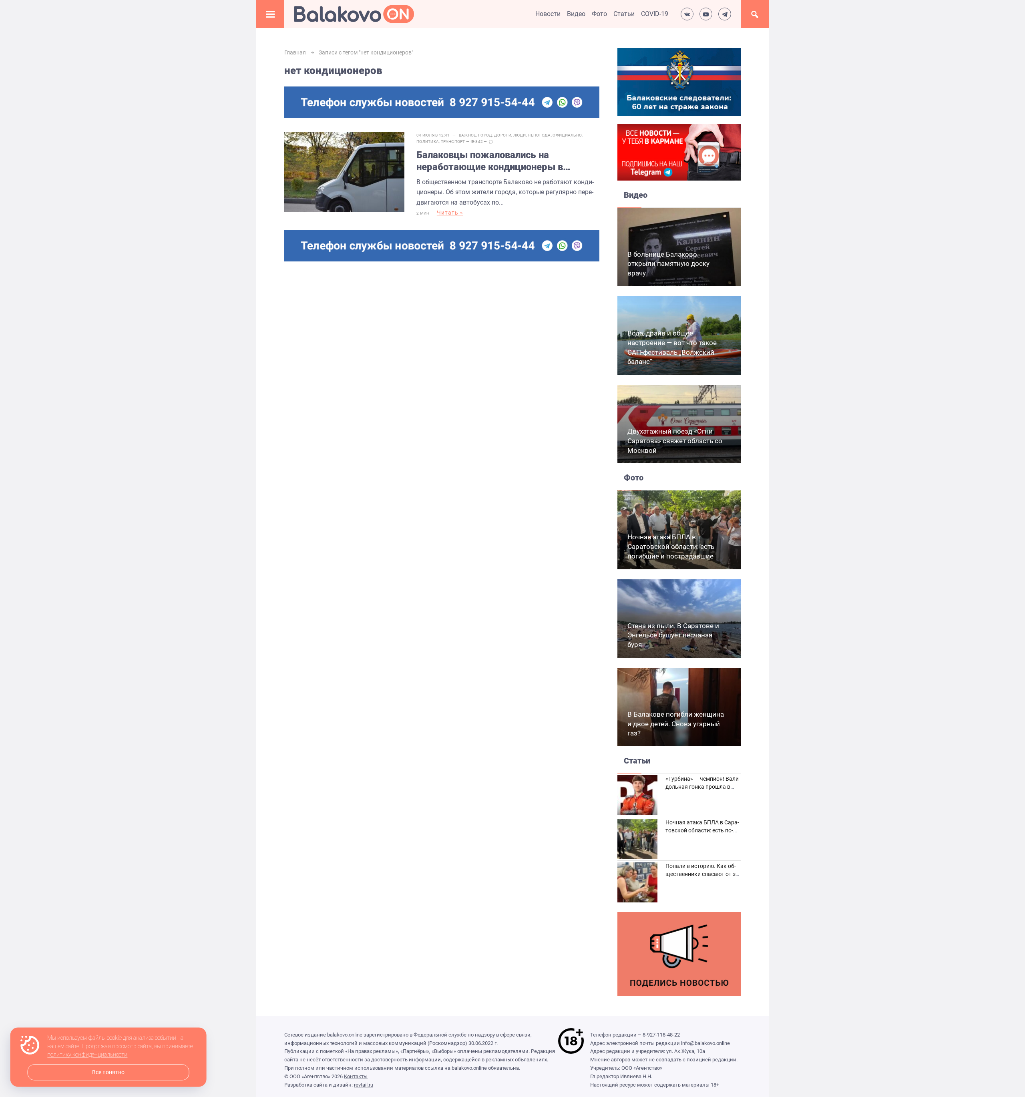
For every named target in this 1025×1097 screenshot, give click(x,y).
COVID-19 (654, 14)
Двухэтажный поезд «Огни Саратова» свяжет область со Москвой (674, 440)
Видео (576, 14)
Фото (599, 14)
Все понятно (108, 1072)
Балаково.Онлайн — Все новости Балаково (354, 14)
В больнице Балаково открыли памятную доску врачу (668, 263)
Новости (548, 14)
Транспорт (453, 141)
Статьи (624, 14)
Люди (519, 135)
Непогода (539, 135)
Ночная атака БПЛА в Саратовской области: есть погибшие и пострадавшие (670, 546)
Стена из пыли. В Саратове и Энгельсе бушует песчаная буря (673, 635)
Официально (567, 135)
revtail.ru (363, 1085)
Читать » (450, 212)
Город (485, 135)
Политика (427, 141)
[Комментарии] (491, 142)
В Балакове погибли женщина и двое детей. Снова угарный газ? (675, 723)
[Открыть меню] (270, 14)
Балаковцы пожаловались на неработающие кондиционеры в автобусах (489, 161)
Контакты (356, 1076)
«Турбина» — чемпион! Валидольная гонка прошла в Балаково (702, 787)
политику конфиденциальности (87, 1055)
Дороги (502, 135)
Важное (467, 135)
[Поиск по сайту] (755, 14)
